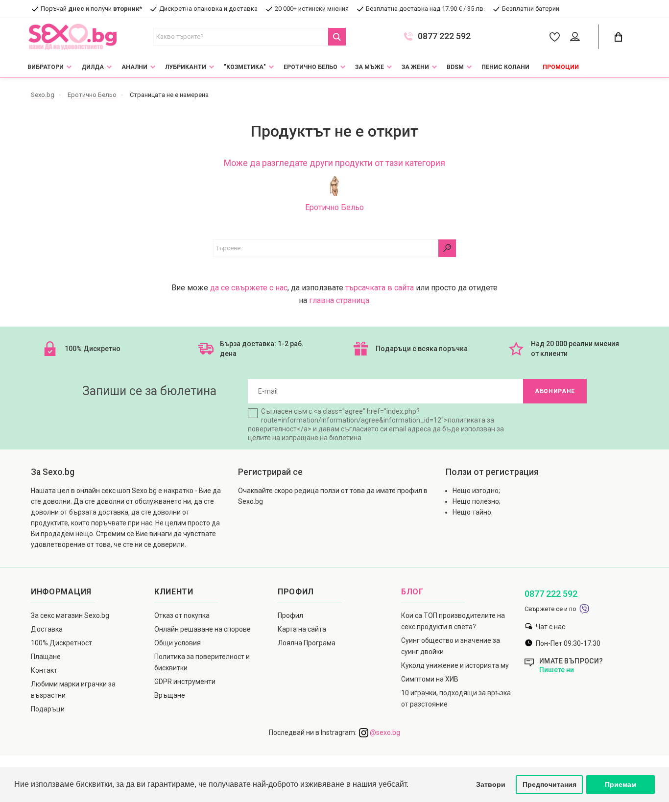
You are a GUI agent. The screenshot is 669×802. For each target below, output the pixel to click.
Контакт (44, 670)
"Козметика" (245, 67)
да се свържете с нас (248, 287)
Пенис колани (505, 67)
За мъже (369, 67)
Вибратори (45, 67)
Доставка (47, 629)
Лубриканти (185, 67)
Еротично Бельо (310, 67)
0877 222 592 (444, 36)
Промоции (561, 67)
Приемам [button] (620, 784)
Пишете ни (556, 670)
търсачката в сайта (379, 287)
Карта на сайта (302, 629)
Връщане (169, 695)
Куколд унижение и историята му (455, 665)
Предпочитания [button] (549, 784)
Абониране (555, 391)
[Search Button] (337, 37)
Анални (134, 67)
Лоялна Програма (306, 643)
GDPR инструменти (184, 681)
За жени (415, 67)
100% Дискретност (61, 643)
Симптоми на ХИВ (429, 679)
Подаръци (48, 709)
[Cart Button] (618, 37)
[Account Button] (576, 37)
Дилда (92, 67)
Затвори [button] (490, 784)
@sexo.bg (384, 732)
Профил (290, 615)
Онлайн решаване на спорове (202, 629)
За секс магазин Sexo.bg (70, 615)
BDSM (455, 67)
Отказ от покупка (182, 615)
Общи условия (177, 643)
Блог (412, 591)
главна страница (339, 300)
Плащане (46, 656)
